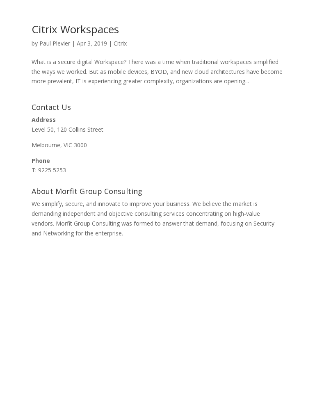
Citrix (120, 43)
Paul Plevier (54, 43)
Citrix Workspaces (75, 29)
